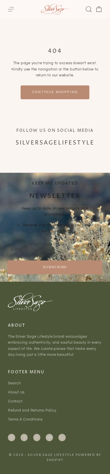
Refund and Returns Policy (32, 410)
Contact (15, 401)
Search (14, 383)
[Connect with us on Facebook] (24, 437)
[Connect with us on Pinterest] (36, 437)
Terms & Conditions (25, 419)
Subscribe (55, 267)
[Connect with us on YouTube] (49, 437)
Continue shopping (55, 92)
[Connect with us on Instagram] (11, 437)
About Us (16, 392)
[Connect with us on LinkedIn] (62, 437)
